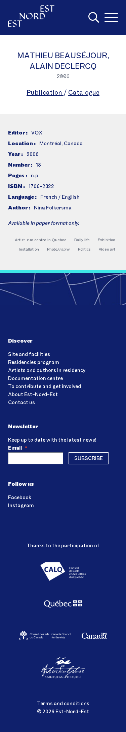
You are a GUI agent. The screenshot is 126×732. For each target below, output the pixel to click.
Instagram (21, 506)
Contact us (21, 402)
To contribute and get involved (44, 386)
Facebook (19, 497)
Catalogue (83, 93)
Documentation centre (35, 378)
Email (17, 448)
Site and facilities (29, 354)
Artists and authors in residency (46, 370)
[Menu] (111, 17)
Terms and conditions (63, 704)
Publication (45, 93)
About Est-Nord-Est (33, 394)
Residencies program (33, 362)
